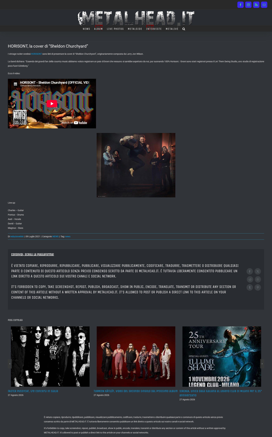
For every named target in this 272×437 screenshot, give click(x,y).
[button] (183, 28)
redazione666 (17, 236)
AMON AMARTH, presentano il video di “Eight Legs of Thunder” (219, 391)
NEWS (56, 236)
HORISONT (36, 54)
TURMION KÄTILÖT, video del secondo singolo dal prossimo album (50, 391)
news (67, 236)
